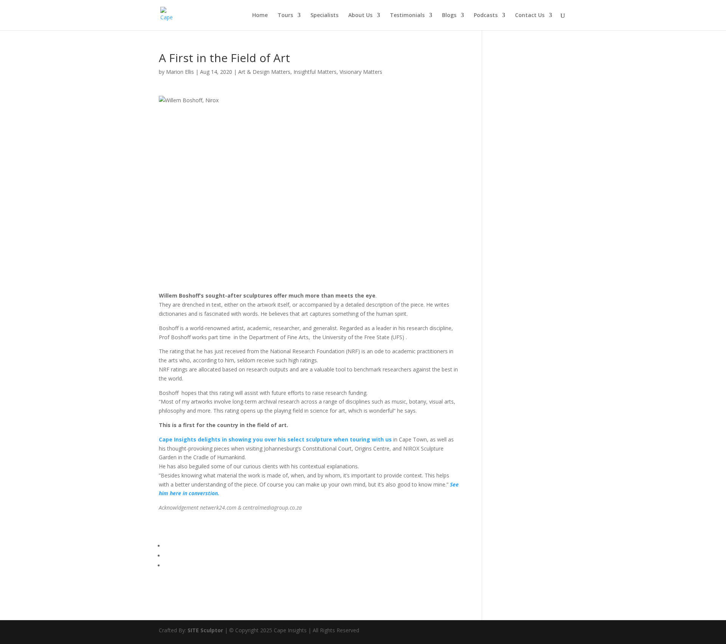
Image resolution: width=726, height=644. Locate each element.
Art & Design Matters (264, 71)
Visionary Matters (361, 71)
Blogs (449, 15)
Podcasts (486, 15)
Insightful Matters (315, 71)
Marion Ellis (180, 71)
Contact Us (529, 15)
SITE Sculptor (205, 630)
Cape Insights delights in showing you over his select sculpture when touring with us (275, 439)
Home (260, 15)
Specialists (324, 15)
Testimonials (407, 15)
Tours (285, 15)
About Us (360, 15)
